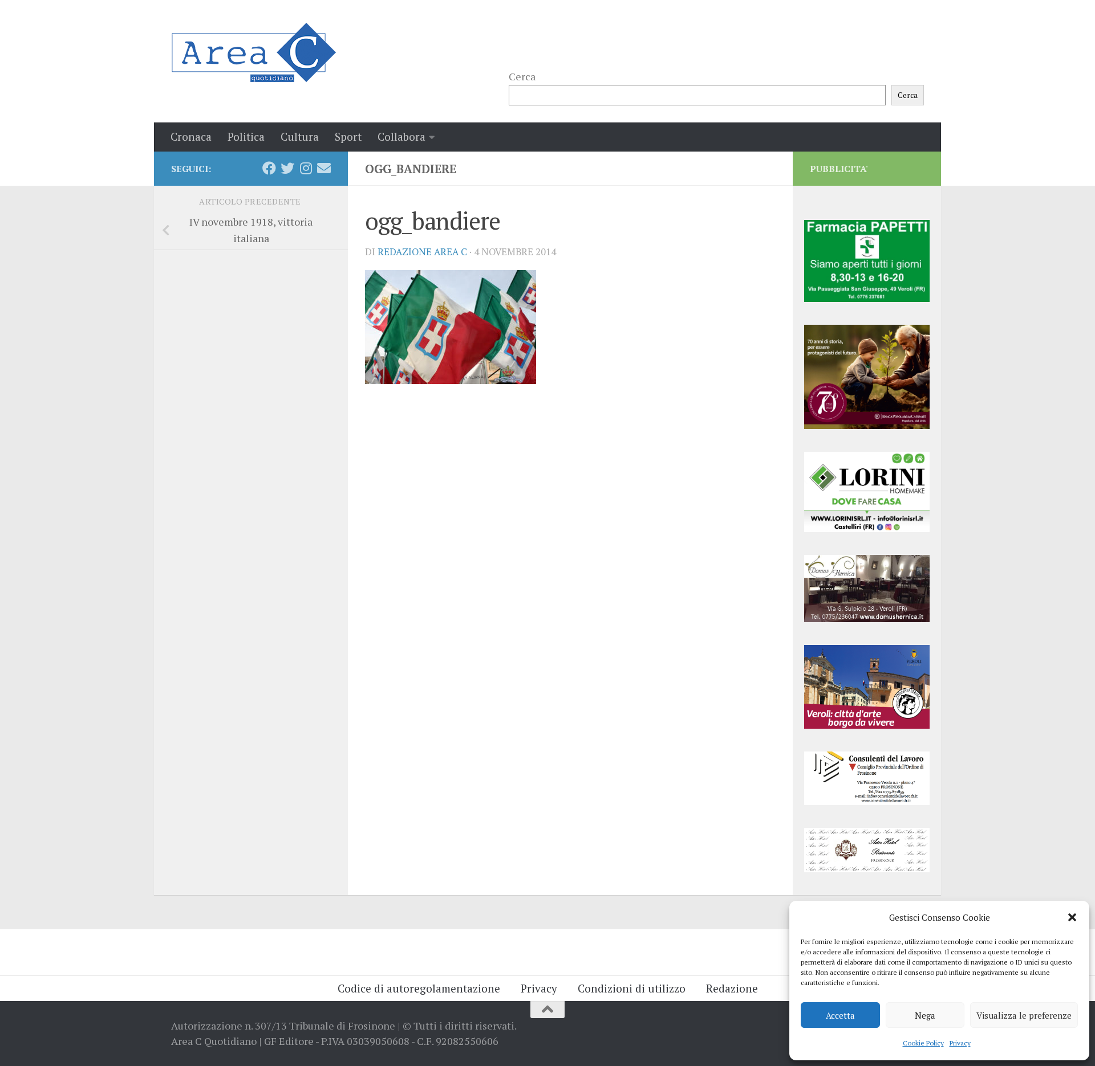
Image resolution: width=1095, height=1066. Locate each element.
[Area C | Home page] (253, 52)
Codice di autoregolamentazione (419, 988)
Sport (348, 136)
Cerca (522, 76)
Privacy (960, 1043)
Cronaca (191, 136)
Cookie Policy (923, 1043)
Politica (246, 136)
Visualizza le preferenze (1024, 1015)
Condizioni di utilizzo (632, 988)
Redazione (732, 988)
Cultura (300, 136)
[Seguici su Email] (324, 168)
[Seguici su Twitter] (287, 168)
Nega (925, 1015)
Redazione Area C (422, 252)
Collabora (401, 136)
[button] (1072, 917)
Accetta (840, 1015)
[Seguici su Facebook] (269, 168)
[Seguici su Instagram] (306, 168)
